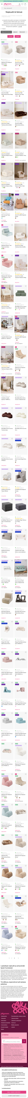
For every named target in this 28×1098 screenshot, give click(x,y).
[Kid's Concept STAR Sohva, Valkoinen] (1, 584)
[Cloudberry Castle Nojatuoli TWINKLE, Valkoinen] (1, 401)
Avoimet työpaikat (4, 1027)
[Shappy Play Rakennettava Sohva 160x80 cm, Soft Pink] (15, 706)
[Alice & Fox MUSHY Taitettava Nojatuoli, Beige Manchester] (4, 157)
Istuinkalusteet (19, 15)
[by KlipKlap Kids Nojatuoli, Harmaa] (15, 492)
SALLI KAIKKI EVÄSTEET (14, 1092)
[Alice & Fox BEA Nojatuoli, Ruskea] (15, 218)
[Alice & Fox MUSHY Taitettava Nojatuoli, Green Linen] (1, 157)
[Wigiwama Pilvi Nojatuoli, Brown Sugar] (15, 889)
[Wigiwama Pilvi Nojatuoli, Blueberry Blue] (1, 950)
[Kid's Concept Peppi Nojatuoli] (1, 218)
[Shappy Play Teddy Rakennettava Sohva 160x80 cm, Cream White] (1, 645)
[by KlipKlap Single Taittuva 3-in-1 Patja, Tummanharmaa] (15, 523)
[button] (2, 4)
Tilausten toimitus (14, 1018)
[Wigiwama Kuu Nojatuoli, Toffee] (19, 370)
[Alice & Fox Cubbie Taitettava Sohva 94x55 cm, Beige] (1, 126)
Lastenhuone (4, 15)
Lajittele (17, 36)
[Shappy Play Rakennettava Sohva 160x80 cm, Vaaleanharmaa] (15, 675)
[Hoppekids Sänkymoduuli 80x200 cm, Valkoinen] (1, 340)
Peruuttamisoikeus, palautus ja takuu (18, 1016)
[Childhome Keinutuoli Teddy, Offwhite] (1, 492)
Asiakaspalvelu (4, 1016)
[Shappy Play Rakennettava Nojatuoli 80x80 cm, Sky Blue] (15, 736)
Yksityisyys (13, 1022)
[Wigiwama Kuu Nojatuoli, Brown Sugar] (15, 370)
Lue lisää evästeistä (6, 1088)
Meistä (2, 1029)
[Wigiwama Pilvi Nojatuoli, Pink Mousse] (3, 65)
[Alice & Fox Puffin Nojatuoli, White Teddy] (18, 65)
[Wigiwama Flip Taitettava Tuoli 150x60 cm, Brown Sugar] (3, 279)
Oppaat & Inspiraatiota (5, 1022)
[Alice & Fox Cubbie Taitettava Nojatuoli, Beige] (15, 279)
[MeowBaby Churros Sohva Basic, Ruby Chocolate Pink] (19, 309)
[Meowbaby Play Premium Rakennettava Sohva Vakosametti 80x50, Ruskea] (15, 614)
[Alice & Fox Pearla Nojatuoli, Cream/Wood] (1, 309)
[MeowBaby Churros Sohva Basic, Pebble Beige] (16, 309)
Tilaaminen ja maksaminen (16, 1020)
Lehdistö (13, 1027)
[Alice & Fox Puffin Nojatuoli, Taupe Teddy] (19, 65)
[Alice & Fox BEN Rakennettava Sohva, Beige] (1, 96)
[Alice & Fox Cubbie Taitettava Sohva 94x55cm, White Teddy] (15, 248)
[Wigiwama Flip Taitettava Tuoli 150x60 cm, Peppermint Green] (4, 279)
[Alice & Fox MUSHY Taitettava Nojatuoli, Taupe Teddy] (3, 157)
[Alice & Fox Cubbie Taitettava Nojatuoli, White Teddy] (16, 279)
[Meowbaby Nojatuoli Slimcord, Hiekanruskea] (1, 614)
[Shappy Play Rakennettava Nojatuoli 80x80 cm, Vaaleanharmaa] (1, 736)
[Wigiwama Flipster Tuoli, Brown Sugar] (3, 248)
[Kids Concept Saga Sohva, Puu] (15, 462)
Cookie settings (4, 1024)
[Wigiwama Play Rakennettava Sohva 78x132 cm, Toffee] (1, 858)
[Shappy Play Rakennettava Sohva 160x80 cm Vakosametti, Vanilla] (15, 645)
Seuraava (18, 958)
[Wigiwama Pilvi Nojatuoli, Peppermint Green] (4, 65)
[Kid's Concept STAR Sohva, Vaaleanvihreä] (3, 584)
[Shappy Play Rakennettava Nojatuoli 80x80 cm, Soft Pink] (1, 675)
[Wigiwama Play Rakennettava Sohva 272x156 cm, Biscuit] (15, 828)
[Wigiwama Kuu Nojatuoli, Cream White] (18, 370)
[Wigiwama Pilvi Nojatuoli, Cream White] (15, 767)
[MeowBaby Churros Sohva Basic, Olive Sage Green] (15, 309)
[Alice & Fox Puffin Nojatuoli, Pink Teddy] (16, 65)
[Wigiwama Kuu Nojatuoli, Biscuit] (16, 370)
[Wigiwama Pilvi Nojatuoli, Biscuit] (15, 858)
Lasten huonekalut (11, 15)
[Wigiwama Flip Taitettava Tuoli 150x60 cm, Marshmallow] (5, 279)
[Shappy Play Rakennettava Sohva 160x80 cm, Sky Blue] (1, 706)
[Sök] (2, 8)
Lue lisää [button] (20, 26)
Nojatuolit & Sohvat (6, 16)
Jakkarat (15, 32)
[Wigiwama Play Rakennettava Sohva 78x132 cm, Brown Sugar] (3, 858)
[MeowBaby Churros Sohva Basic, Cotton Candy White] (18, 309)
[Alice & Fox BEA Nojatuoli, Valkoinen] (16, 218)
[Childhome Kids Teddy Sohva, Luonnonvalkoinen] (15, 553)
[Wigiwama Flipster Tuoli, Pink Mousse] (4, 248)
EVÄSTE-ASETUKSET (14, 1095)
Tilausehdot (3, 1018)
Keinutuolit (22, 32)
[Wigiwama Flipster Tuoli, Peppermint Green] (1, 248)
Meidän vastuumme (15, 1024)
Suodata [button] (10, 36)
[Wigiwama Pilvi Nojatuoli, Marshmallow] (1, 65)
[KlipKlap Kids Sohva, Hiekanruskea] (1, 553)
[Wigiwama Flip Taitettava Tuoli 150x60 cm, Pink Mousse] (1, 279)
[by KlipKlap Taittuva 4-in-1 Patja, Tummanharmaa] (1, 523)
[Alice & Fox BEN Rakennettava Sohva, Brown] (3, 96)
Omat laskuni (3, 1020)
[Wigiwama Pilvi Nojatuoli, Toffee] (5, 65)
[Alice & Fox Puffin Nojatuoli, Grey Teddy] (15, 65)
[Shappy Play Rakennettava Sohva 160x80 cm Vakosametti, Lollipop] (1, 767)
